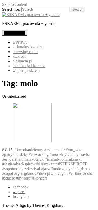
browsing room (25, 51)
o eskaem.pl (22, 61)
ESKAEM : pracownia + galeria (28, 23)
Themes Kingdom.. (48, 205)
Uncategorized (14, 96)
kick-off (19, 56)
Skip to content (14, 4)
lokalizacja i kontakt (29, 66)
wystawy (20, 42)
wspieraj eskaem (26, 70)
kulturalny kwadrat (28, 47)
